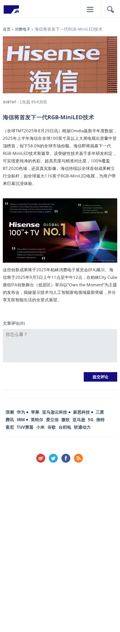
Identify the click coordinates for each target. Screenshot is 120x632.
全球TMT (9, 102)
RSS (78, 458)
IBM (21, 419)
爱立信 (52, 419)
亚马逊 (79, 419)
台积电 (65, 427)
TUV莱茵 (25, 427)
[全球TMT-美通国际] (11, 11)
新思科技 (81, 412)
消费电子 (22, 29)
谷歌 (51, 427)
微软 (65, 419)
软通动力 (82, 427)
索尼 (10, 427)
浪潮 (10, 412)
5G (90, 419)
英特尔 (37, 419)
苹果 (35, 412)
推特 (100, 419)
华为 (21, 412)
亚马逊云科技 (54, 412)
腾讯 (10, 419)
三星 (100, 412)
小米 (40, 427)
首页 (7, 29)
